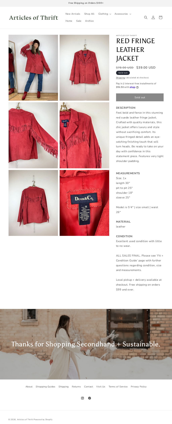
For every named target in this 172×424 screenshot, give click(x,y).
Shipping (120, 77)
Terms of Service (118, 386)
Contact (88, 386)
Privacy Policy (138, 386)
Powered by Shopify (43, 419)
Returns (76, 386)
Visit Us (100, 386)
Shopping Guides (45, 386)
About (29, 386)
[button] (104, 13)
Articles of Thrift (25, 419)
